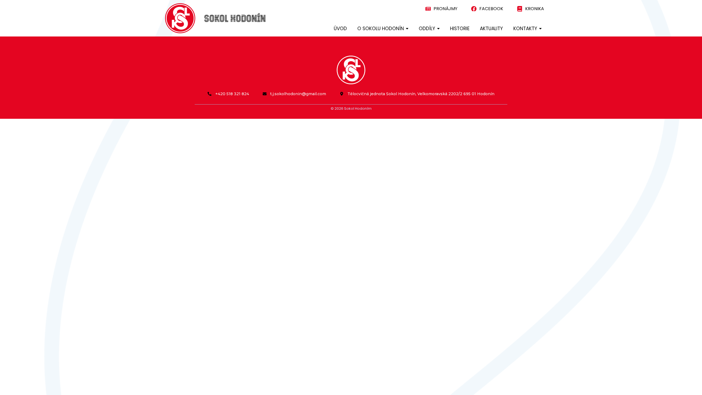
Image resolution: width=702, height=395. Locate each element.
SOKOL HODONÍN (235, 18)
